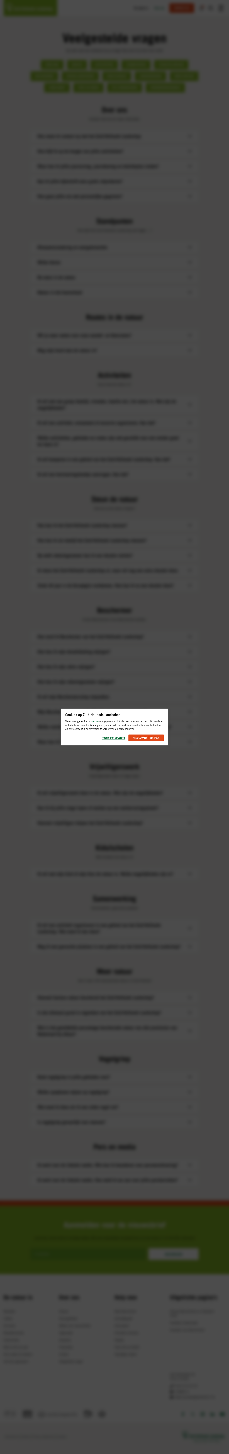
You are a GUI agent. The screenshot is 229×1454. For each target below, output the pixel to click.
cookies (95, 721)
